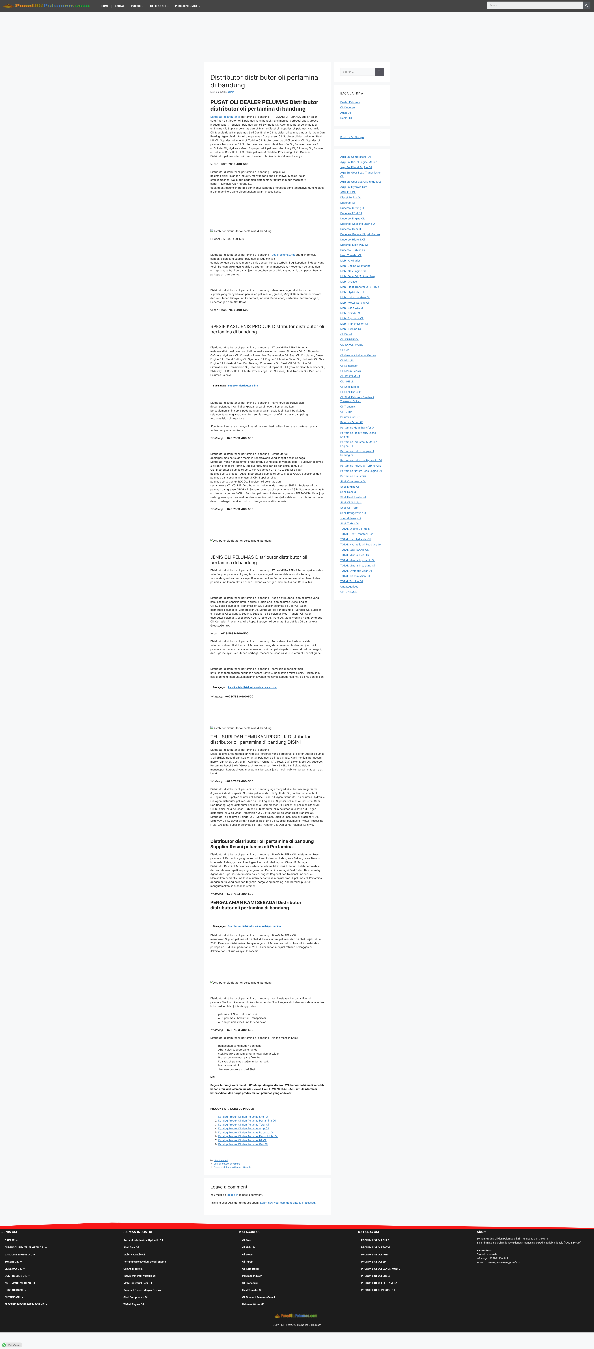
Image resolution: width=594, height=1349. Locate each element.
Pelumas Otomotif (253, 1304)
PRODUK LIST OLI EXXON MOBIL (380, 1268)
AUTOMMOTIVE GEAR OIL (20, 1283)
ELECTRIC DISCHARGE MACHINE (24, 1304)
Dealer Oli (346, 118)
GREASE (10, 1240)
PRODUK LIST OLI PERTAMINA (379, 1283)
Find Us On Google (352, 137)
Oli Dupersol (347, 107)
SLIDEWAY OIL (13, 1268)
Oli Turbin (247, 1261)
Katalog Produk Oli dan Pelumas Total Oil (243, 1124)
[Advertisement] (297, 35)
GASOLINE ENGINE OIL (18, 1254)
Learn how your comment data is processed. (288, 1202)
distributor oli (221, 1160)
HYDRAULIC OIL (14, 1290)
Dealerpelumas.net (283, 254)
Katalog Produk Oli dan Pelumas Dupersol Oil (246, 1132)
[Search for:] (357, 72)
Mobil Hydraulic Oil (134, 1254)
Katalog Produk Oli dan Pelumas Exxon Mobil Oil (248, 1136)
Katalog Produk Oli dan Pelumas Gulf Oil (243, 1144)
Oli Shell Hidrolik (132, 1268)
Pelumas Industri (252, 1275)
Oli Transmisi (250, 1283)
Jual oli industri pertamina (227, 1163)
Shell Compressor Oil (135, 1297)
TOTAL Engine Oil (133, 1304)
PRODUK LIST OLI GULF (375, 1240)
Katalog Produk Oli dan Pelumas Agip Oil (243, 1128)
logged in (232, 1194)
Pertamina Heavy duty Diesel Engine (144, 1261)
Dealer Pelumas (350, 102)
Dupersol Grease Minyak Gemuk (142, 1290)
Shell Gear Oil (131, 1247)
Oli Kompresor (250, 1268)
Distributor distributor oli (225, 116)
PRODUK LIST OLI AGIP (375, 1254)
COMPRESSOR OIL (16, 1275)
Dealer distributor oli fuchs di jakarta (232, 1167)
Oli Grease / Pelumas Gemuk (259, 1297)
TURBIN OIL (12, 1261)
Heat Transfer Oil (252, 1290)
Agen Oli (345, 112)
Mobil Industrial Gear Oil (137, 1283)
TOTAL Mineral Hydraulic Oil (139, 1275)
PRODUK (136, 6)
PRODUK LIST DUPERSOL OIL (378, 1290)
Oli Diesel (247, 1254)
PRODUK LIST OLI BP (373, 1261)
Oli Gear (247, 1240)
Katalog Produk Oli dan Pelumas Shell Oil (243, 1116)
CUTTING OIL (12, 1297)
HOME (104, 6)
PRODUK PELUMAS (186, 6)
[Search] (586, 5)
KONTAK (120, 6)
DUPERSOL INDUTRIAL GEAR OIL (24, 1247)
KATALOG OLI (158, 6)
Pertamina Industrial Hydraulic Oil (143, 1240)
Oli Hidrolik (248, 1247)
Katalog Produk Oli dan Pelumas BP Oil (242, 1140)
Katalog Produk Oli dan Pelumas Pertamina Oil (247, 1120)
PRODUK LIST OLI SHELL (375, 1275)
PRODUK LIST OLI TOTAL (375, 1247)
